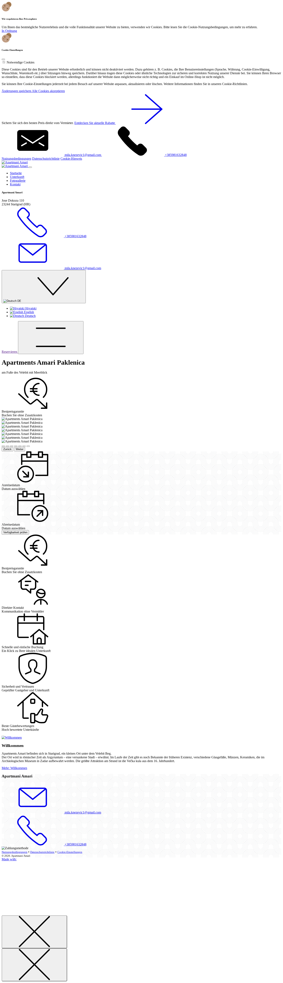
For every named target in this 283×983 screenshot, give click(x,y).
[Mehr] (12, 737)
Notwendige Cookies (20, 62)
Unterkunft (17, 177)
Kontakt (15, 184)
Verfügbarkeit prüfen (15, 532)
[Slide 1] (3, 446)
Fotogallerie (17, 180)
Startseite (16, 173)
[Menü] (50, 337)
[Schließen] (34, 931)
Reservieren (10, 351)
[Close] (3, 59)
